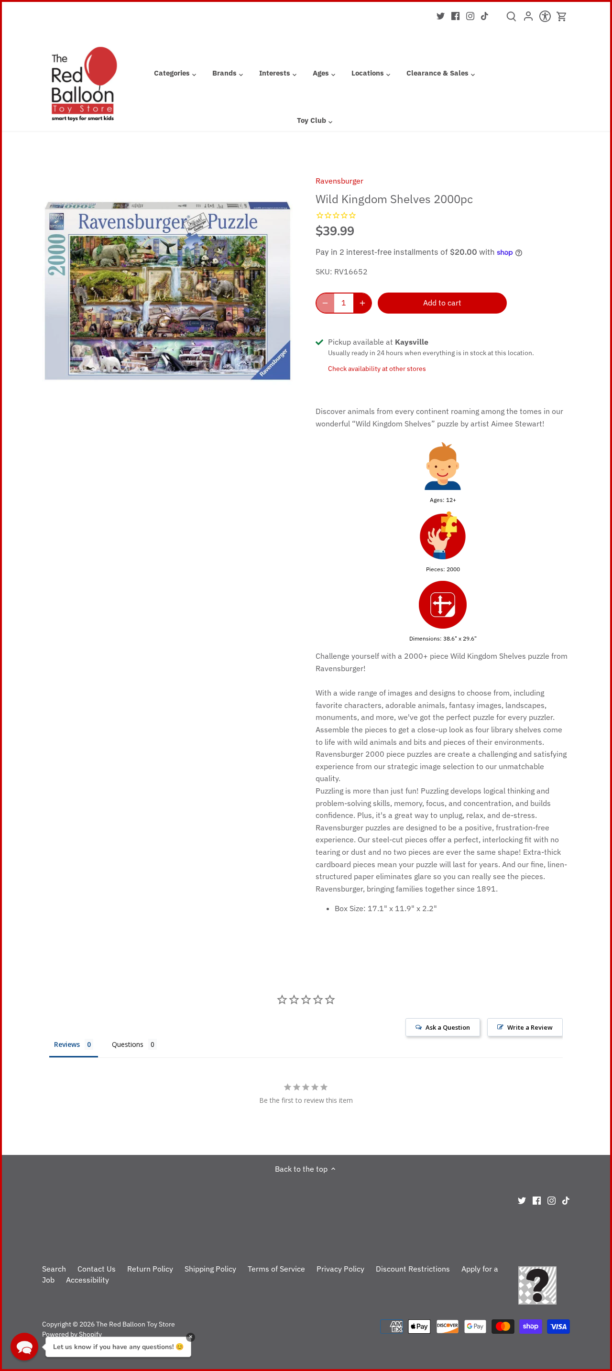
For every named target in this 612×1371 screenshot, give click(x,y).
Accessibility (87, 1279)
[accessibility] (544, 19)
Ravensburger (339, 180)
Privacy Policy (340, 1268)
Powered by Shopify (72, 1333)
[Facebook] (455, 15)
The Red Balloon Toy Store (135, 1323)
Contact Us (96, 1268)
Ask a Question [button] (448, 1027)
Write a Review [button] (530, 1027)
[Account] (528, 19)
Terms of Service (276, 1268)
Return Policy (150, 1268)
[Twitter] (441, 15)
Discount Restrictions (413, 1268)
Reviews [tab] (67, 1044)
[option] (167, 290)
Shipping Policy (210, 1268)
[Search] (511, 19)
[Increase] (362, 303)
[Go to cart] (562, 16)
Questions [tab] (127, 1044)
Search (54, 1268)
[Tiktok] (485, 15)
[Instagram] (470, 15)
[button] (24, 1346)
